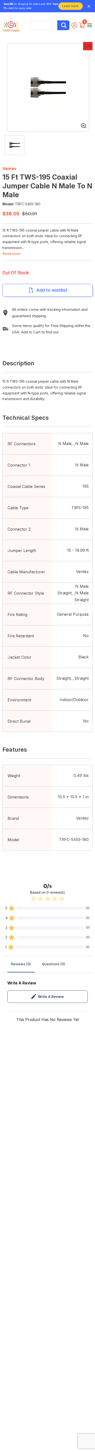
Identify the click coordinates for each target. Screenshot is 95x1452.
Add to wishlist (51, 290)
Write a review (51, 996)
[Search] (63, 25)
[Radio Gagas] (11, 24)
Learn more (70, 6)
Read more (11, 253)
